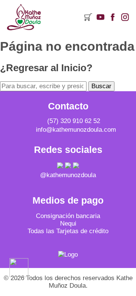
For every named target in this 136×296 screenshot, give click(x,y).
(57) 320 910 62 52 (73, 121)
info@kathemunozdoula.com (76, 129)
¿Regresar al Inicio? (46, 67)
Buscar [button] (101, 86)
